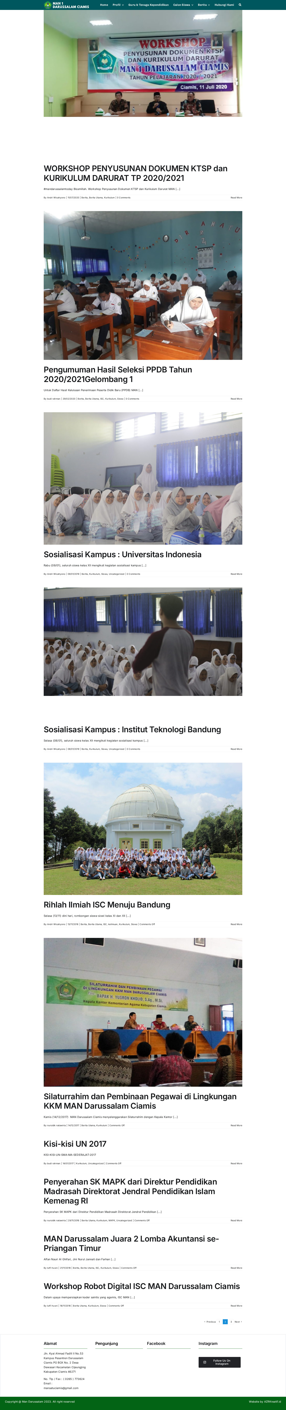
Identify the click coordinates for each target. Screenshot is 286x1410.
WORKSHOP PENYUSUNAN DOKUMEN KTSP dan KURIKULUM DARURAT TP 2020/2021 (135, 173)
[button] (240, 5)
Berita (84, 197)
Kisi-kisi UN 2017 (75, 1144)
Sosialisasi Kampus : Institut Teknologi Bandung (132, 729)
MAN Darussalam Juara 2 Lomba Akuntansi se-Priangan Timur (131, 1243)
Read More (236, 197)
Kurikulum (109, 197)
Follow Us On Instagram (221, 1362)
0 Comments (123, 197)
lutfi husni (52, 1268)
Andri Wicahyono (56, 197)
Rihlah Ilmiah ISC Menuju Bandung (107, 904)
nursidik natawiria (56, 1125)
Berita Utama (96, 197)
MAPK (112, 1220)
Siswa (120, 398)
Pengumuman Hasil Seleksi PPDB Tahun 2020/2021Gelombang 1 (118, 374)
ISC (102, 398)
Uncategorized (116, 574)
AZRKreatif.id (272, 1401)
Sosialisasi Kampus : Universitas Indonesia (123, 554)
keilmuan (113, 924)
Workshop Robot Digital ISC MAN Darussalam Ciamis (142, 1286)
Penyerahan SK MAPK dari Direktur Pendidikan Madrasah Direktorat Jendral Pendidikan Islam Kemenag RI (130, 1191)
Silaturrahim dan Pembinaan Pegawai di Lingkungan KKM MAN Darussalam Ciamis (140, 1101)
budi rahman (53, 398)
